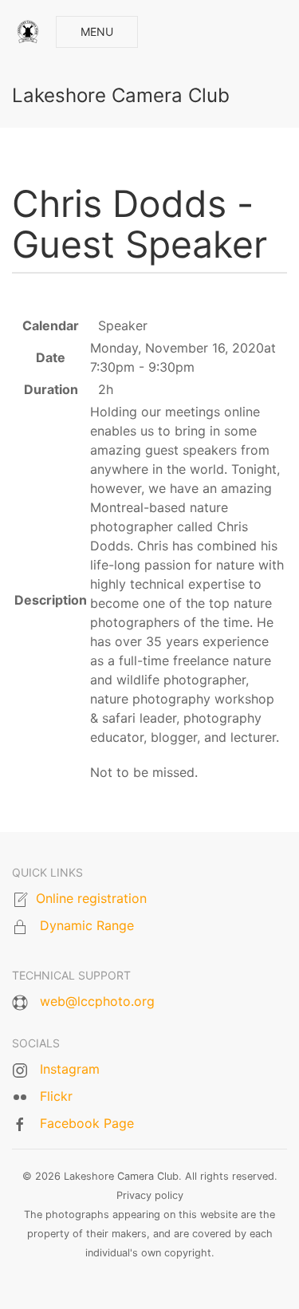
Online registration (91, 898)
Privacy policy (149, 1195)
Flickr (56, 1096)
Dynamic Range (87, 925)
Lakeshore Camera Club (121, 95)
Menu (97, 31)
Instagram (70, 1069)
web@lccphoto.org (97, 1001)
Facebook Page (87, 1123)
